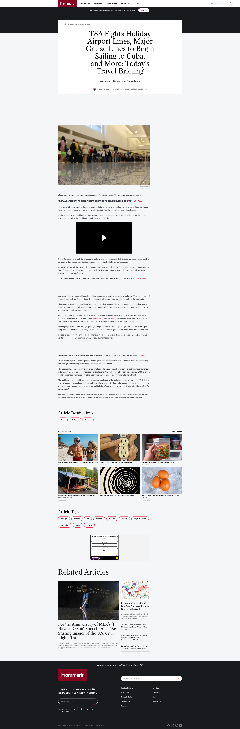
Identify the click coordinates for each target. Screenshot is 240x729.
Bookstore (137, 3)
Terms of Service (100, 725)
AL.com (141, 355)
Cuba (63, 420)
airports (77, 518)
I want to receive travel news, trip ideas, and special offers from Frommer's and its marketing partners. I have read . (79, 709)
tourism (112, 518)
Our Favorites (125, 3)
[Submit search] (231, 3)
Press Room (157, 701)
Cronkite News (140, 278)
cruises (124, 518)
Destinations (85, 3)
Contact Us (156, 692)
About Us (156, 688)
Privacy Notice (89, 725)
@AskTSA (97, 318)
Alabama (75, 420)
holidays (64, 518)
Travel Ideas (97, 3)
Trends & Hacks (111, 3)
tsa (88, 518)
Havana (88, 420)
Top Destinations (127, 688)
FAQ (154, 697)
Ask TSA (114, 318)
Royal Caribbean (140, 518)
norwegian (65, 525)
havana (89, 525)
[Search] (179, 678)
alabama (99, 518)
